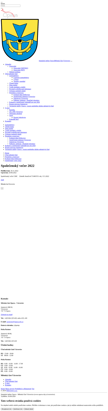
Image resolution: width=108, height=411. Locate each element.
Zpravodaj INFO (19, 70)
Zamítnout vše (17, 409)
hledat (3, 4)
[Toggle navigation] (71, 61)
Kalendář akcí (14, 119)
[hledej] (2, 8)
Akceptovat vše (6, 409)
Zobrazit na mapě (6, 314)
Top (33, 389)
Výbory (16, 79)
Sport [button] (11, 115)
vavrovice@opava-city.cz (14, 322)
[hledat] (2, 2)
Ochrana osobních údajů (17, 91)
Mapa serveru (9, 389)
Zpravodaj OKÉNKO (21, 68)
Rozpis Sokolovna (20, 117)
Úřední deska (13, 83)
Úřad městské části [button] (11, 74)
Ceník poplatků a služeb (17, 87)
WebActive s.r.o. (11, 391)
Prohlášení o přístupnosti (23, 389)
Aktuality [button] (8, 64)
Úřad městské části (11, 381)
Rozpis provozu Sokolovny (18, 104)
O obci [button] (7, 108)
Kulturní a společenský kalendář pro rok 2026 (24, 102)
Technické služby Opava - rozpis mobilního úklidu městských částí (31, 106)
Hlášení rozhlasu (14, 72)
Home (3, 389)
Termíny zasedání (19, 81)
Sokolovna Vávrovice (21, 98)
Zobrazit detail (28, 409)
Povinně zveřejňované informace (20, 89)
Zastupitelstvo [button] (14, 76)
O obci (7, 383)
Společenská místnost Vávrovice (24, 96)
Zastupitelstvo (9, 125)
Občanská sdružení (15, 113)
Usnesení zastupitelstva (21, 77)
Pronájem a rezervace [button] (16, 93)
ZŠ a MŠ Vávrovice (16, 112)
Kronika (12, 110)
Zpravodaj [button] (12, 66)
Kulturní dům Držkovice (22, 95)
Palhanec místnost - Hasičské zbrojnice (26, 100)
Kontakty (8, 121)
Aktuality (8, 379)
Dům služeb (13, 85)
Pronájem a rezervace (12, 136)
